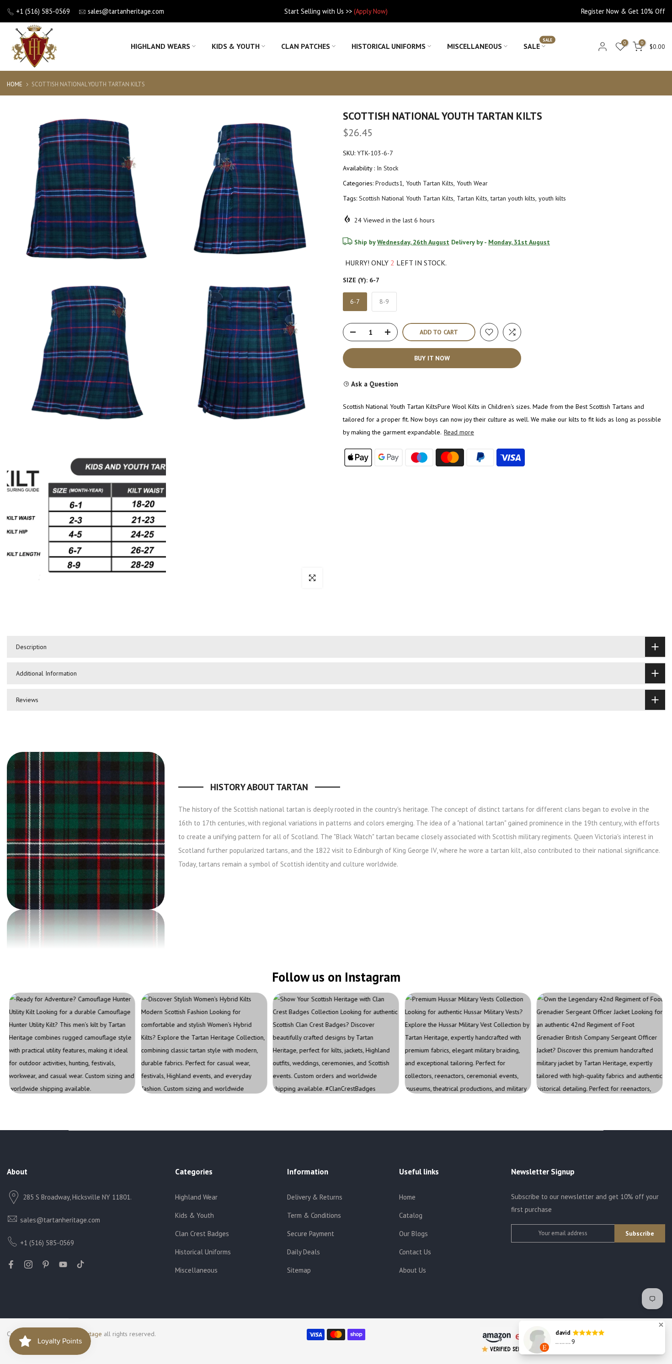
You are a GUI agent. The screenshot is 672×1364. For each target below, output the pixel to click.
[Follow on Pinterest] (46, 1264)
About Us (412, 1270)
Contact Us (415, 1252)
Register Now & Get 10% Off (623, 11)
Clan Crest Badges (202, 1233)
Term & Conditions (314, 1215)
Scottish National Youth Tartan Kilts (406, 198)
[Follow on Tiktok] (80, 1264)
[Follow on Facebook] (11, 1264)
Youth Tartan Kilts (429, 183)
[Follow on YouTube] (63, 1264)
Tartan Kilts (472, 198)
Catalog (410, 1215)
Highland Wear (196, 1197)
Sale (538, 45)
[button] (661, 1325)
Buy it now (432, 358)
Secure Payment (310, 1233)
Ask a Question (374, 384)
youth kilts (552, 198)
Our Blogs (413, 1233)
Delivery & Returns (314, 1197)
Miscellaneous (474, 46)
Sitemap (299, 1270)
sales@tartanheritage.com (126, 11)
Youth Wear (472, 183)
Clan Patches (305, 46)
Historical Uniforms (389, 46)
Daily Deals (303, 1252)
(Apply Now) (371, 11)
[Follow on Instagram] (28, 1264)
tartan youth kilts (513, 198)
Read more (459, 432)
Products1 (389, 183)
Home (14, 84)
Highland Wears (160, 46)
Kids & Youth (236, 46)
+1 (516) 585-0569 (43, 11)
